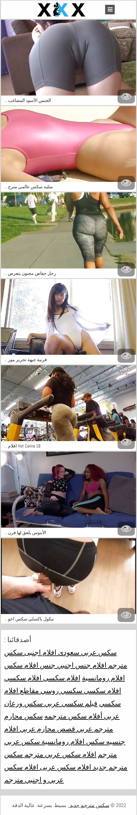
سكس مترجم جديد (88, 805)
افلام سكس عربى (64, 766)
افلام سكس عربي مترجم (59, 754)
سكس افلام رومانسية (72, 741)
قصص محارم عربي (46, 728)
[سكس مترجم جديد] (62, 9)
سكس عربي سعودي (86, 652)
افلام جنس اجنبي (80, 665)
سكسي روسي (60, 690)
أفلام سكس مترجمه (73, 715)
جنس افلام (39, 665)
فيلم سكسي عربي (70, 703)
